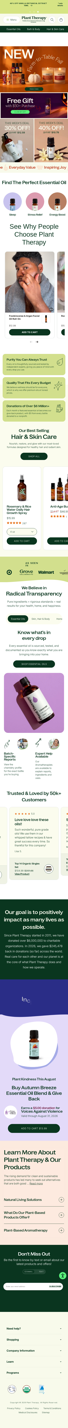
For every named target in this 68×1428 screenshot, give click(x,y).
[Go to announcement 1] (30, 9)
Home (59, 618)
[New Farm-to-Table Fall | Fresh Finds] (34, 69)
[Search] (52, 17)
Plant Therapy (33, 1402)
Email (30, 1272)
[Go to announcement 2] (34, 9)
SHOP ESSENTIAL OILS (34, 664)
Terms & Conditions (52, 1408)
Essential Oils (13, 27)
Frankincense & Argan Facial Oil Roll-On (24, 317)
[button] (29, 282)
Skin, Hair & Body (41, 618)
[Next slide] (37, 342)
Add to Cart (30, 332)
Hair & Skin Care (55, 27)
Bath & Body (33, 27)
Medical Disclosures (28, 1412)
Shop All (34, 456)
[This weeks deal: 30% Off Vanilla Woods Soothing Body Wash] (17, 140)
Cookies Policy (32, 1408)
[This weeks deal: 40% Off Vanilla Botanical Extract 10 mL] (51, 140)
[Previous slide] (31, 342)
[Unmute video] (51, 309)
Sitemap (46, 1412)
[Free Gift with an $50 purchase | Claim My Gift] (34, 105)
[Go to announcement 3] (38, 9)
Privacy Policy (13, 1408)
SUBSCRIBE (55, 1286)
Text (41, 1272)
